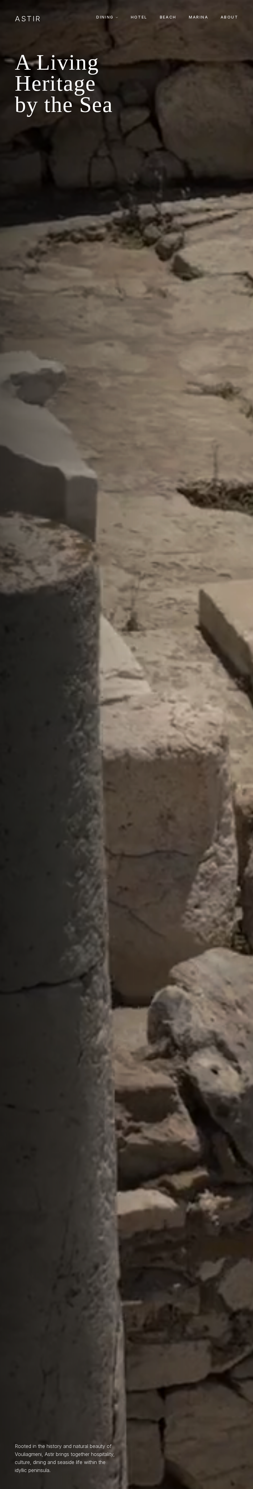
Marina (198, 17)
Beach (168, 17)
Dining (105, 17)
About (229, 17)
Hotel (139, 17)
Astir (28, 19)
